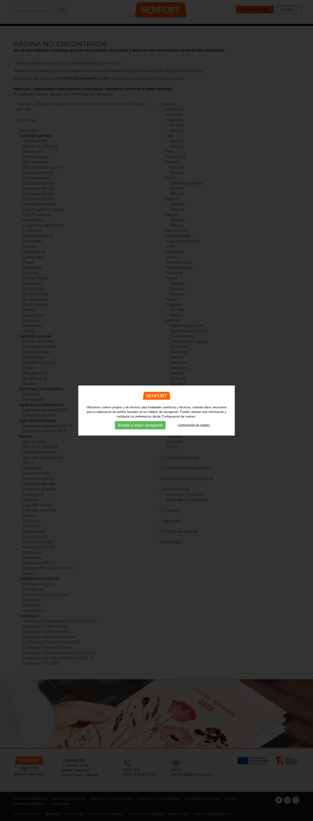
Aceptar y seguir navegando (140, 425)
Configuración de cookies (194, 425)
